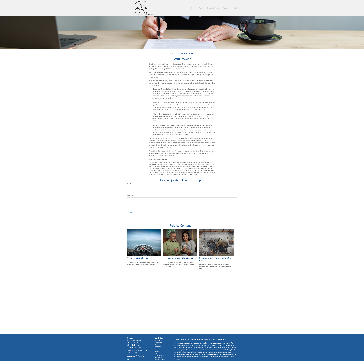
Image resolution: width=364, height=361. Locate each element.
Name (129, 183)
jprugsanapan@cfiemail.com (136, 356)
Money (157, 351)
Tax (156, 349)
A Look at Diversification (138, 257)
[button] (192, 8)
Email (185, 183)
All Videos (158, 357)
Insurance (158, 347)
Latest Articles (159, 355)
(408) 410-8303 (136, 340)
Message (130, 195)
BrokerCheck (221, 339)
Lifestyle (157, 353)
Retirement (158, 340)
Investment (158, 342)
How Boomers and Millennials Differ (180, 257)
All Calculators (160, 360)
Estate (157, 344)
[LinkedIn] (128, 359)
